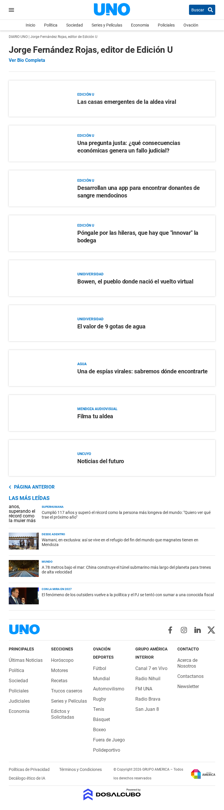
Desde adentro (53, 534)
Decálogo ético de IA (27, 778)
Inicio (30, 25)
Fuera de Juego (109, 740)
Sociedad (74, 25)
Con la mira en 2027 (57, 589)
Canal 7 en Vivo (151, 668)
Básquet (101, 719)
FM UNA (143, 689)
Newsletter (188, 686)
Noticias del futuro (100, 461)
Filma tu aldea (95, 416)
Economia (140, 25)
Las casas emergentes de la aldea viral (126, 101)
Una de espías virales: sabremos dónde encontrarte (142, 371)
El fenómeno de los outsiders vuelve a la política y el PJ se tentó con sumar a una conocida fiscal (128, 594)
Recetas (59, 680)
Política (50, 25)
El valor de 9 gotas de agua (111, 326)
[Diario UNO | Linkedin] (198, 630)
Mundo (47, 561)
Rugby (99, 699)
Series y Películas (107, 25)
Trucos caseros (66, 691)
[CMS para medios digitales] (112, 795)
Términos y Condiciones (80, 769)
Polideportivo (106, 750)
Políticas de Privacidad (29, 769)
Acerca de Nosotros (187, 663)
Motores (59, 670)
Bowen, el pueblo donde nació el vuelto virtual (135, 281)
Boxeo (99, 729)
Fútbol (99, 668)
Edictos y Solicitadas (62, 714)
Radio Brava (147, 699)
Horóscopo (62, 660)
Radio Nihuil (147, 678)
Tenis (98, 709)
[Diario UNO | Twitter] (211, 630)
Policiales (166, 25)
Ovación (190, 25)
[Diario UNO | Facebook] (170, 630)
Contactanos (190, 676)
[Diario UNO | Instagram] (184, 630)
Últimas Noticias (26, 660)
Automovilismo (108, 689)
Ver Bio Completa (27, 60)
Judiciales (19, 701)
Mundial (101, 678)
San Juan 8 (147, 709)
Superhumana (53, 506)
